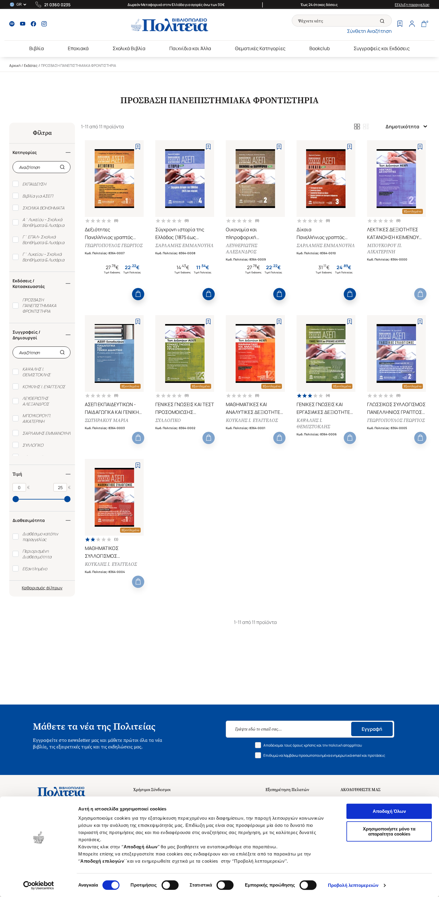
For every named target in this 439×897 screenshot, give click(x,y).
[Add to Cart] (138, 294)
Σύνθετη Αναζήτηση (369, 31)
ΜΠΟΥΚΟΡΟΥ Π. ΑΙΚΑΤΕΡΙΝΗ (384, 248)
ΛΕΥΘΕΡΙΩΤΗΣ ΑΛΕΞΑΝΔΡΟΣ (241, 248)
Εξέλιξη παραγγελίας (412, 4)
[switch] (170, 885)
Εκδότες (31, 65)
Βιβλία (36, 48)
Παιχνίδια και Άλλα (190, 48)
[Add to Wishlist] (138, 147)
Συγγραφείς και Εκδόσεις (382, 48)
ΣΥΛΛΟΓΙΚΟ (168, 420)
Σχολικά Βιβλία (129, 48)
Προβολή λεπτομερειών (353, 885)
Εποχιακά (78, 48)
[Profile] (412, 24)
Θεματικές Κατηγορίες (260, 48)
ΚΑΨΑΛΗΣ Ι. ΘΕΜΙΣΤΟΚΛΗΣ (313, 423)
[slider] (16, 499)
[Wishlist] (400, 24)
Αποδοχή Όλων (389, 811)
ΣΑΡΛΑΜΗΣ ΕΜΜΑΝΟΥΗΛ (184, 245)
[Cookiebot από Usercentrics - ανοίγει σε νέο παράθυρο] (39, 885)
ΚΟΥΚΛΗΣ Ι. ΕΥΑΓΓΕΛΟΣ (252, 420)
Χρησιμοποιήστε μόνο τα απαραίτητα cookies (389, 831)
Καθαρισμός (33, 588)
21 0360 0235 (57, 4)
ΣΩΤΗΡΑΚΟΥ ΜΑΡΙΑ (106, 420)
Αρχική (15, 65)
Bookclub (319, 48)
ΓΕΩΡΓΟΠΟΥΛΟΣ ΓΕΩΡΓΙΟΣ (113, 245)
